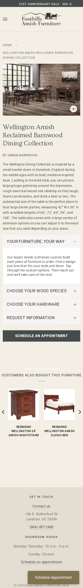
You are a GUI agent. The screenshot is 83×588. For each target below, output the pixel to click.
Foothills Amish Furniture (39, 585)
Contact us (41, 506)
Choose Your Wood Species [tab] (37, 290)
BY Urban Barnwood (20, 155)
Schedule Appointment (53, 577)
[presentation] (3, 412)
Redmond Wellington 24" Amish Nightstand (24, 431)
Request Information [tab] (31, 317)
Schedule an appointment (41, 562)
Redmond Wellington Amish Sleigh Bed (59, 431)
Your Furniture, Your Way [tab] (36, 241)
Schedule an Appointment (41, 336)
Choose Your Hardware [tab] (33, 304)
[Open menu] (10, 19)
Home (7, 45)
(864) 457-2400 (41, 527)
